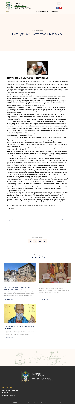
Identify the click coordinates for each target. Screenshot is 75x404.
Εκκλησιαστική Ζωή (41, 11)
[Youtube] (60, 8)
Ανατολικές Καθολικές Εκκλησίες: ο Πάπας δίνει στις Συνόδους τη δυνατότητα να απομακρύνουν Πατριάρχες (19, 287)
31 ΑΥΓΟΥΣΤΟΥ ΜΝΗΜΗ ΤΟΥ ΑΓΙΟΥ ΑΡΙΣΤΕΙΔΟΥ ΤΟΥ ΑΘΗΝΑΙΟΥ (19, 327)
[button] (58, 3)
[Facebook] (57, 8)
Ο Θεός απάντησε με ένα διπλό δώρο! (52, 286)
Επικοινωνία (54, 11)
